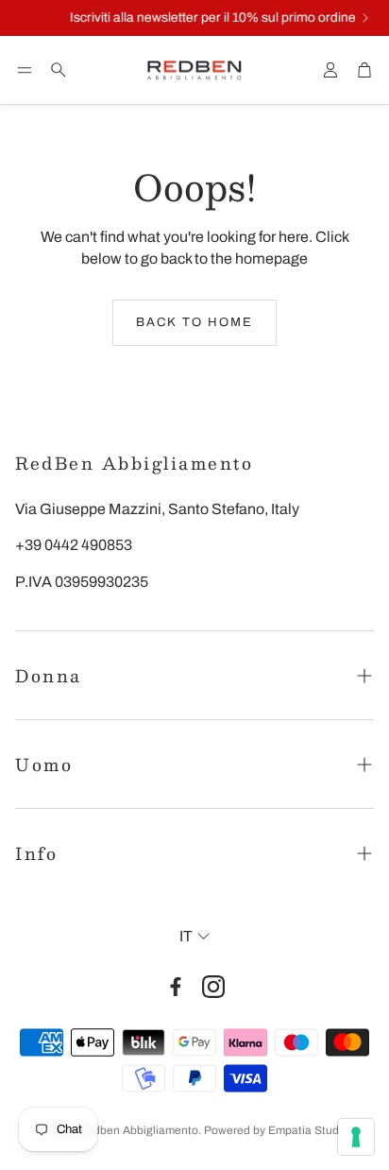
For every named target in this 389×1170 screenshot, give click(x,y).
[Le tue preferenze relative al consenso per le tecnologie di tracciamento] (356, 1137)
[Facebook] (175, 986)
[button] (24, 70)
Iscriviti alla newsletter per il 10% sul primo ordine (210, 18)
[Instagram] (213, 986)
